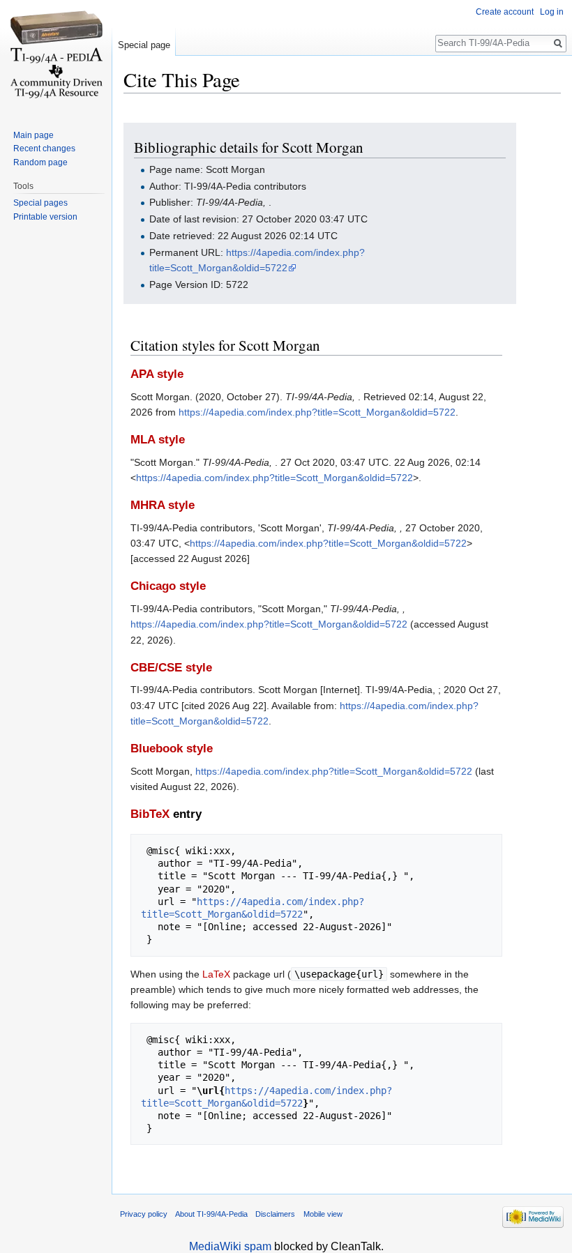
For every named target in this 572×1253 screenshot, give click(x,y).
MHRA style (162, 505)
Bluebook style (171, 748)
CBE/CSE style (171, 667)
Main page (33, 135)
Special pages (40, 203)
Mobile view (323, 1214)
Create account (505, 12)
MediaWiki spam (230, 1246)
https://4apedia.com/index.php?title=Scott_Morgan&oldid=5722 (317, 412)
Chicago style (168, 586)
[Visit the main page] (56, 56)
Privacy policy (143, 1214)
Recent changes (44, 148)
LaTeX (216, 974)
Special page (144, 45)
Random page (40, 162)
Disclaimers (275, 1214)
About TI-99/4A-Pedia (211, 1214)
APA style (156, 374)
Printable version (45, 217)
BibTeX (150, 814)
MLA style (157, 439)
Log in (552, 12)
